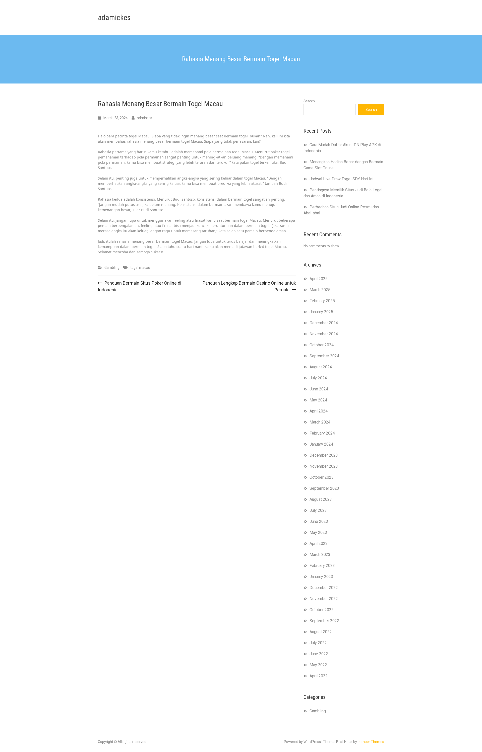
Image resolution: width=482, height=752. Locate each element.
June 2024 (319, 389)
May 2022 (318, 664)
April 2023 (319, 543)
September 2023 (324, 488)
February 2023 (322, 565)
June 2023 (319, 521)
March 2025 (320, 289)
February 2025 (322, 300)
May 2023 (318, 532)
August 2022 (321, 631)
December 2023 (324, 455)
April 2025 (319, 278)
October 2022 (322, 609)
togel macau (140, 268)
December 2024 (324, 322)
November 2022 (324, 598)
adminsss (144, 118)
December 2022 (324, 587)
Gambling (111, 268)
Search (309, 101)
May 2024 (318, 400)
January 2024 (321, 444)
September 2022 (324, 620)
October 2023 (322, 477)
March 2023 (320, 554)
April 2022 (319, 676)
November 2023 (324, 466)
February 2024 (322, 433)
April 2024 (319, 411)
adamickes (114, 17)
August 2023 (321, 499)
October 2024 (322, 345)
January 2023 (321, 576)
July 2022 (318, 642)
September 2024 (324, 356)
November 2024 (324, 333)
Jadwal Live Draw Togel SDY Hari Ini (341, 179)
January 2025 (321, 311)
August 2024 (321, 367)
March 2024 (320, 422)
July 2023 (318, 510)
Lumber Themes (371, 742)
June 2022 (319, 653)
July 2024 (318, 378)
